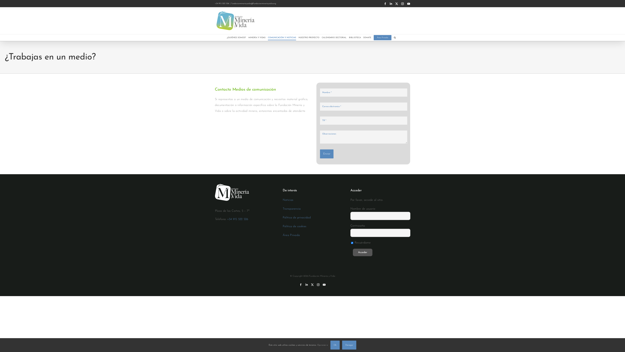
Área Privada (291, 235)
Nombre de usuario (362, 208)
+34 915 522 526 (237, 219)
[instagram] (318, 284)
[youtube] (324, 284)
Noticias (288, 200)
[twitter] (312, 284)
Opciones (322, 345)
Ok (335, 345)
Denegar (349, 345)
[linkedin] (307, 284)
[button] (395, 37)
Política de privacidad (297, 217)
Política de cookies (294, 226)
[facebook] (300, 284)
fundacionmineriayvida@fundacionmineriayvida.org (253, 4)
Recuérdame (362, 242)
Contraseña (357, 225)
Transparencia (292, 208)
